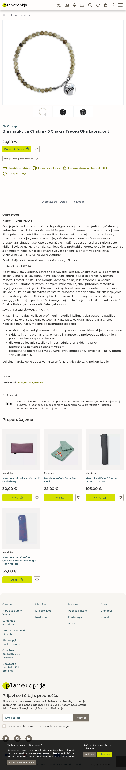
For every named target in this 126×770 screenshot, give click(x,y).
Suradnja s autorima (8, 622)
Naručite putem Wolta (12, 612)
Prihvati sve (104, 754)
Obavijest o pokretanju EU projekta (11, 654)
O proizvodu (49, 201)
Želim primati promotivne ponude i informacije (38, 726)
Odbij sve (89, 754)
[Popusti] (59, 5)
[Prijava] (113, 5)
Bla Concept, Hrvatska (31, 382)
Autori (104, 604)
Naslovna (41, 617)
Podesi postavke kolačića (21, 762)
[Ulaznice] (82, 5)
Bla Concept (10, 126)
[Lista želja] (98, 5)
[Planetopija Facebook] (5, 738)
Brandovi (106, 610)
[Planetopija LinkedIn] (28, 738)
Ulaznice (40, 604)
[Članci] (67, 5)
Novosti (72, 623)
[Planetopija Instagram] (17, 738)
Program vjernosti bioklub (13, 632)
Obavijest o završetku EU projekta (10, 667)
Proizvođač (77, 201)
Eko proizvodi (43, 610)
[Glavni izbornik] (120, 5)
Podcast (73, 604)
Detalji (64, 201)
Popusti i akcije (77, 610)
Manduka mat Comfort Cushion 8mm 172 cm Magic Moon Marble (19, 560)
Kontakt (106, 617)
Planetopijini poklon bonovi (11, 642)
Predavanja (75, 617)
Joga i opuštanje (21, 15)
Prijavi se (81, 717)
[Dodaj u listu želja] (36, 149)
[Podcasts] (75, 5)
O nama (7, 604)
